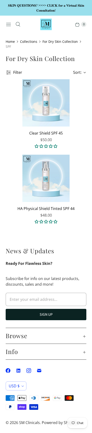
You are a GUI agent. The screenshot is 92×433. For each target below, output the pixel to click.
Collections (28, 41)
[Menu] (8, 24)
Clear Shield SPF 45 (46, 133)
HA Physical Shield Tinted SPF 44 (46, 208)
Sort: (76, 72)
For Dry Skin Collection (60, 41)
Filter (17, 72)
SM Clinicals (29, 422)
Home (10, 41)
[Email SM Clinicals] (42, 370)
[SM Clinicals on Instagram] (31, 370)
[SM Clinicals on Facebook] (11, 370)
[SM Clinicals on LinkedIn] (21, 370)
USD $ (14, 386)
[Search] (18, 24)
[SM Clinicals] (46, 24)
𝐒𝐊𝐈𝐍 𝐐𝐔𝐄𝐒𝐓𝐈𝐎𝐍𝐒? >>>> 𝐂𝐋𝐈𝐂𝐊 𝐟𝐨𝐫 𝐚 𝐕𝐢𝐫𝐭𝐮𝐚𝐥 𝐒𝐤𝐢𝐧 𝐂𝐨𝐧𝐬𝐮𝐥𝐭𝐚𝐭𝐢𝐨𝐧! (46, 8)
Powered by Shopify (59, 422)
